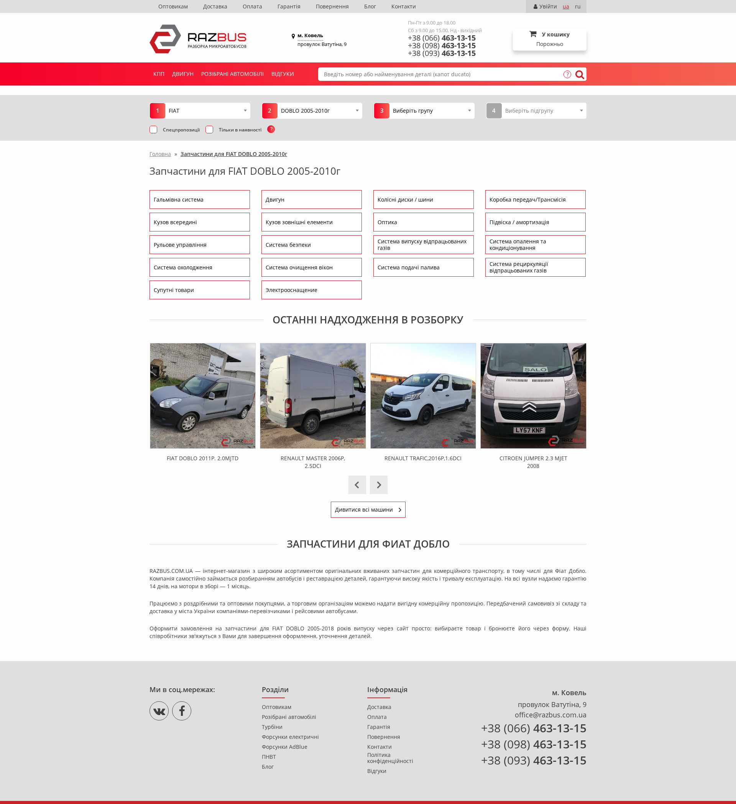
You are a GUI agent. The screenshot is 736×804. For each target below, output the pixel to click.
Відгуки (282, 73)
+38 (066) (442, 38)
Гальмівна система (179, 199)
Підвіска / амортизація (519, 222)
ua (566, 6)
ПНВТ (269, 757)
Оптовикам (173, 6)
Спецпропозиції (181, 129)
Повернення (332, 6)
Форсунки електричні (290, 737)
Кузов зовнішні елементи (299, 222)
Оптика (387, 222)
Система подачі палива (409, 267)
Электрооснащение (291, 290)
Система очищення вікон (299, 267)
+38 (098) (442, 45)
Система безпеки (288, 244)
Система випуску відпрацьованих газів (422, 244)
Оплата (252, 6)
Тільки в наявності (240, 129)
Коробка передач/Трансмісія (528, 199)
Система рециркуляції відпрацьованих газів (519, 267)
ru (578, 6)
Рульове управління (180, 244)
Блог (370, 6)
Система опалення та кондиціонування (518, 244)
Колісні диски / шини (405, 199)
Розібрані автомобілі (232, 73)
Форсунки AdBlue (284, 747)
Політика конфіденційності (390, 758)
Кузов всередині (175, 222)
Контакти (403, 6)
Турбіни (272, 727)
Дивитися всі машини (364, 509)
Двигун (183, 73)
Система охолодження (183, 267)
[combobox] (208, 110)
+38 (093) (442, 53)
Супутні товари (174, 290)
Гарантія (289, 6)
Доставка (215, 6)
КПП (158, 73)
